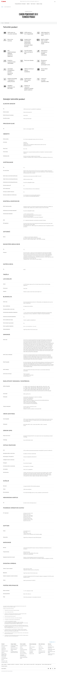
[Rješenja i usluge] (42, 3)
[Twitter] (52, 668)
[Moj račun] (55, 1)
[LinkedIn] (50, 668)
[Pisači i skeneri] (35, 3)
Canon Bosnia (3, 668)
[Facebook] (48, 668)
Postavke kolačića (4, 666)
